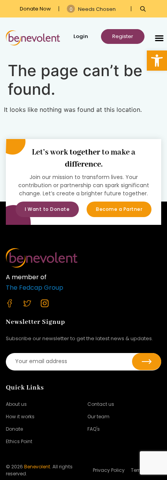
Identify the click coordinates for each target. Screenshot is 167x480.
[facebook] (14, 303)
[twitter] (32, 303)
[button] (157, 60)
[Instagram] (49, 303)
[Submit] (146, 361)
